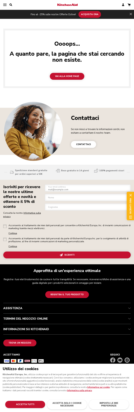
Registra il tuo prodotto (67, 294)
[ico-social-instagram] (127, 360)
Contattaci (85, 118)
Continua (12, 233)
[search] (10, 5)
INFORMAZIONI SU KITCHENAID (26, 329)
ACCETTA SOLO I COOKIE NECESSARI (67, 404)
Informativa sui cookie (98, 387)
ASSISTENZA (12, 308)
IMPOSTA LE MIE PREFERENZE (109, 404)
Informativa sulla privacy (79, 390)
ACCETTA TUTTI (25, 404)
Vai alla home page (67, 76)
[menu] (5, 5)
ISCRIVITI (69, 254)
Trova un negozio (19, 342)
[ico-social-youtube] (120, 360)
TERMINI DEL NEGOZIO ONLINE (25, 319)
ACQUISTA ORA (89, 14)
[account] (123, 5)
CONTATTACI (83, 144)
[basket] (129, 5)
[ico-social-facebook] (112, 360)
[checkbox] (5, 226)
